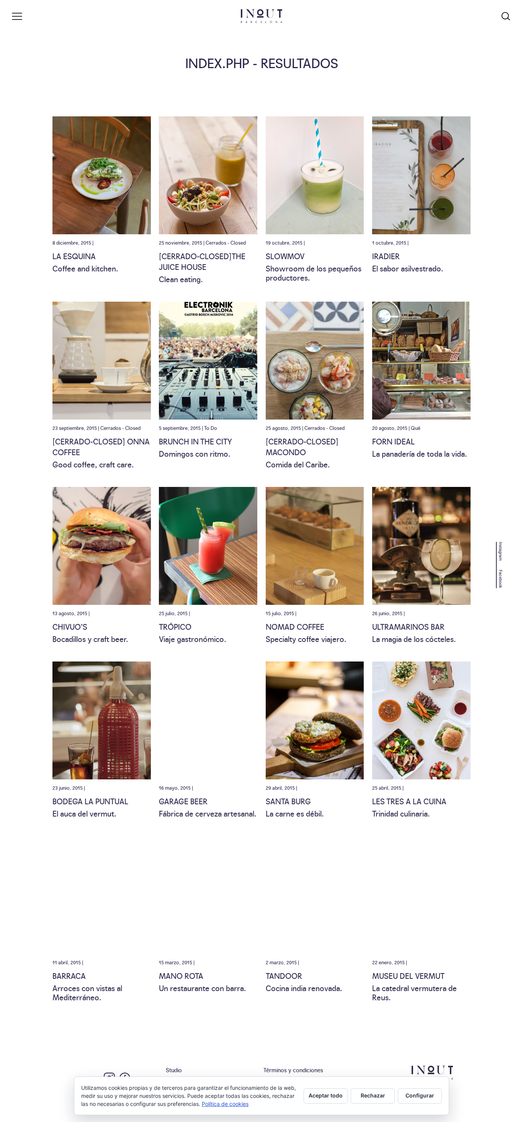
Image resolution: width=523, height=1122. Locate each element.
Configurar (419, 1095)
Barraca (69, 975)
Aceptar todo (326, 1095)
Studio (174, 1070)
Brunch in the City (195, 441)
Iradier (386, 255)
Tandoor (284, 975)
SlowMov (285, 255)
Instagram (501, 551)
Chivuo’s (69, 626)
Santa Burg (288, 800)
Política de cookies (225, 1104)
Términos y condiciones (293, 1070)
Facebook (501, 579)
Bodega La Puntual (90, 800)
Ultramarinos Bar (408, 626)
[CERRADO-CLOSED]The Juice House (202, 261)
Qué (415, 427)
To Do (210, 427)
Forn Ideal (393, 441)
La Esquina (74, 255)
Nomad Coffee (295, 626)
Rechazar (373, 1095)
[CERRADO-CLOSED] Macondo (302, 446)
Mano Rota (181, 975)
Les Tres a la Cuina (409, 800)
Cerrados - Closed (226, 242)
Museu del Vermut (408, 975)
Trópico (175, 626)
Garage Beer (183, 800)
